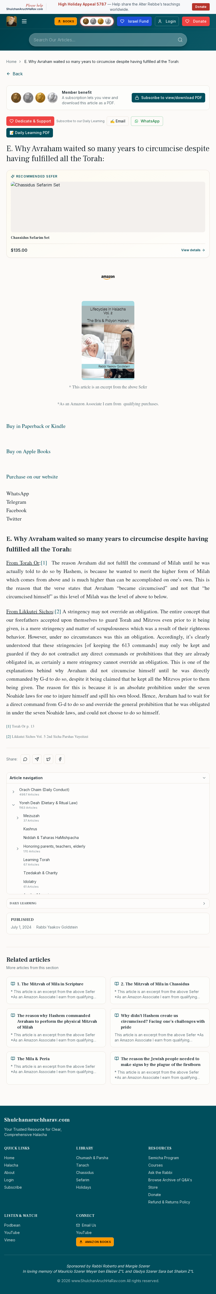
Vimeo (9, 1240)
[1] (44, 562)
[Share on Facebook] (60, 759)
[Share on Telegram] (37, 759)
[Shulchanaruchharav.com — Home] (11, 21)
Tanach (82, 1165)
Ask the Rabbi (160, 1172)
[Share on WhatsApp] (25, 759)
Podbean (12, 1225)
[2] (58, 611)
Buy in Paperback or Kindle (36, 425)
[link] (101, 61)
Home (11, 61)
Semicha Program (163, 1157)
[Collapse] (13, 805)
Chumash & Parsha (92, 1157)
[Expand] (13, 792)
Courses (155, 1165)
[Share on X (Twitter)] (48, 759)
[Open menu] (24, 21)
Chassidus (85, 1172)
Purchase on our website (32, 476)
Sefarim (82, 1180)
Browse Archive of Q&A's (170, 1180)
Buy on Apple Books (28, 451)
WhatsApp (150, 121)
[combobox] (108, 39)
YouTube (12, 1232)
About (9, 1172)
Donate (201, 7)
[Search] (180, 39)
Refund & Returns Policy (169, 1202)
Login (9, 1180)
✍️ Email (117, 121)
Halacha (11, 1165)
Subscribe (13, 1187)
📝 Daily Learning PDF (29, 132)
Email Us (89, 1225)
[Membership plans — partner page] (97, 21)
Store (153, 1187)
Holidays (83, 1187)
